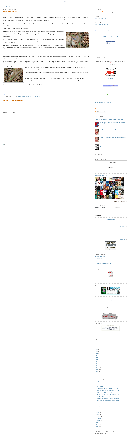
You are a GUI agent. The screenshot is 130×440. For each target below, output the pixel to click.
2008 (97, 422)
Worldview (111, 45)
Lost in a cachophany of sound (103, 396)
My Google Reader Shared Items (104, 280)
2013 (97, 363)
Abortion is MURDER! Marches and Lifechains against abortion (112, 137)
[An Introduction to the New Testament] (117, 190)
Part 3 (13, 91)
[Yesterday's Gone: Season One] (111, 193)
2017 (97, 355)
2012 (97, 365)
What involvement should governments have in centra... (109, 390)
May (98, 412)
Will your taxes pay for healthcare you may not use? (108, 402)
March (98, 416)
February (99, 418)
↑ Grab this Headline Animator (110, 95)
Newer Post (5, 139)
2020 (97, 349)
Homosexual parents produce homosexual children (108, 400)
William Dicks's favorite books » (120, 201)
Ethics (13, 98)
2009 (97, 371)
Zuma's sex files (98, 265)
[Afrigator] (110, 78)
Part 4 (16, 91)
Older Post (87, 139)
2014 (97, 361)
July (98, 382)
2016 (97, 357)
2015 (97, 359)
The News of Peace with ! (103, 102)
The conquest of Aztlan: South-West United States (108, 388)
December (99, 373)
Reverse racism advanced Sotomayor (105, 392)
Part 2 (10, 91)
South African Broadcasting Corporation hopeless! (108, 394)
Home (3, 6)
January (99, 420)
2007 (97, 424)
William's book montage (101, 175)
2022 (97, 347)
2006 (97, 426)
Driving (9, 98)
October (99, 377)
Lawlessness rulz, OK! (99, 260)
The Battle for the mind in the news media (106, 408)
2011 (97, 367)
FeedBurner (113, 170)
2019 (97, 351)
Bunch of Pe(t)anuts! (101, 386)
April (98, 414)
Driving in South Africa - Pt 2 (103, 406)
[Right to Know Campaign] (110, 76)
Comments (98, 111)
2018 (97, 353)
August (98, 381)
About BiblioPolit (9, 6)
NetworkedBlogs (109, 41)
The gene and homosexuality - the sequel (104, 263)
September (99, 379)
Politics (107, 45)
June (98, 384)
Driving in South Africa (10, 11)
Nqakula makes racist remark (101, 261)
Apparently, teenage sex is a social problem (108, 129)
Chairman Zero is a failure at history (105, 404)
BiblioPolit (108, 43)
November (99, 375)
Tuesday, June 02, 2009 (22, 96)
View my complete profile (101, 24)
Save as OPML (122, 226)
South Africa (19, 98)
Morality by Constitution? (100, 256)
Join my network (110, 47)
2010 (97, 369)
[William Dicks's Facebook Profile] (110, 36)
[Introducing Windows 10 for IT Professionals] (108, 185)
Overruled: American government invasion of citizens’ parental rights (108, 119)
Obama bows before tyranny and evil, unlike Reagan (108, 398)
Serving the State (98, 258)
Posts (97, 109)
